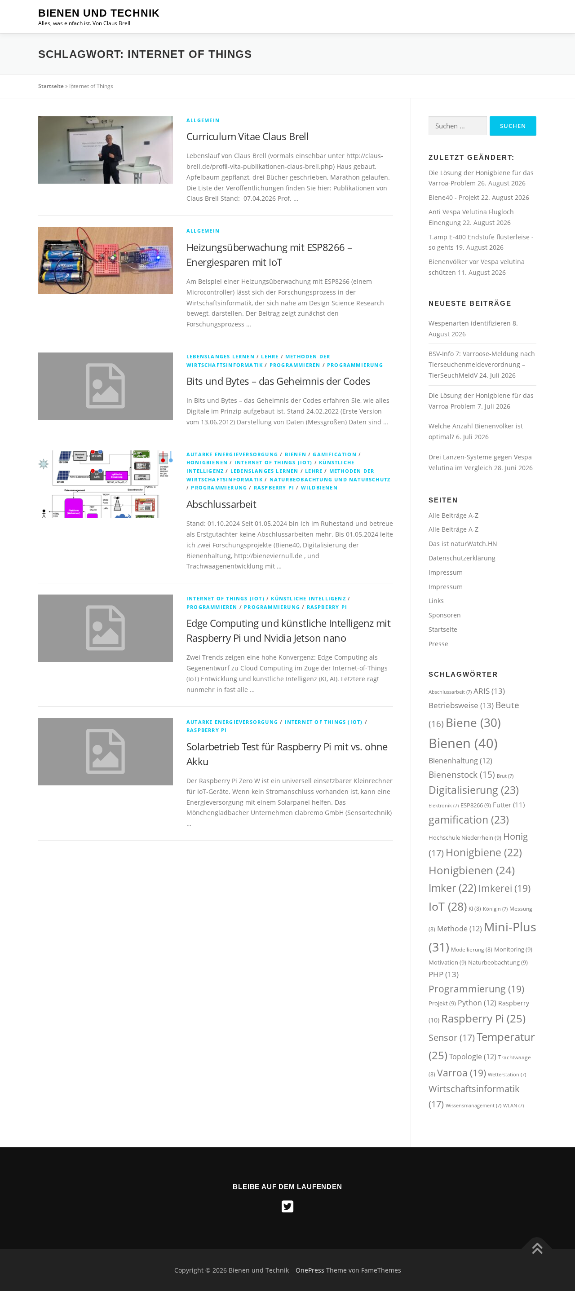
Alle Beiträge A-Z (453, 515)
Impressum (446, 572)
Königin (495, 909)
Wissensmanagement (473, 1105)
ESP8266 (475, 805)
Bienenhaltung (460, 761)
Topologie (472, 1057)
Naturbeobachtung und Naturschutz (330, 479)
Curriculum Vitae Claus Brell (247, 136)
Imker (453, 888)
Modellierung (471, 949)
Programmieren (295, 364)
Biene (473, 722)
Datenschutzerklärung (462, 558)
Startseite (51, 86)
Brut (505, 776)
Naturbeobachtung (498, 962)
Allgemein (203, 120)
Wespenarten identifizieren (470, 323)
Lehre (270, 356)
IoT (448, 906)
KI (475, 908)
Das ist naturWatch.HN (463, 543)
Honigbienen (207, 462)
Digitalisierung (474, 790)
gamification (469, 819)
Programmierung (355, 364)
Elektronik (444, 805)
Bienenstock (462, 774)
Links (436, 600)
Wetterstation (507, 1074)
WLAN (513, 1105)
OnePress (310, 1270)
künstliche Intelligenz (308, 598)
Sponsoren (445, 615)
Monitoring (513, 949)
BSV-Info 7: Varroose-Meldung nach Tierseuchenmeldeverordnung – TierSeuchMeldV (482, 364)
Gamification (334, 454)
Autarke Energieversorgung (232, 454)
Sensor (452, 1037)
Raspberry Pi (274, 487)
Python (477, 1003)
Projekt (442, 1003)
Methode (459, 929)
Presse (438, 643)
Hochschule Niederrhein (465, 837)
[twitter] (287, 1206)
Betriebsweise (461, 705)
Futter (509, 805)
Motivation (447, 962)
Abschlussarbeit (221, 504)
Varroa (461, 1072)
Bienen (295, 454)
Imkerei (504, 887)
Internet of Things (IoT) (273, 462)
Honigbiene (484, 852)
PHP (444, 974)
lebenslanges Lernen (220, 356)
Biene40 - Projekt (455, 197)
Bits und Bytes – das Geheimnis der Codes (278, 381)
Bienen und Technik (99, 13)
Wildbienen (319, 487)
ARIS (489, 691)
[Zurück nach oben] (537, 1249)
